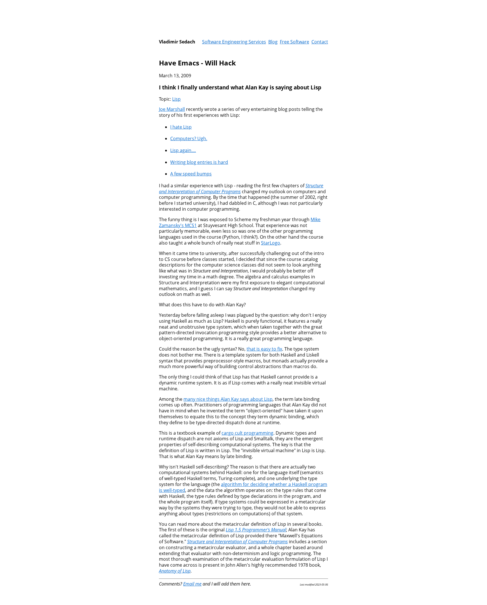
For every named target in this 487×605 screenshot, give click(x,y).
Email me (192, 584)
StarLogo (270, 243)
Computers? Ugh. (188, 138)
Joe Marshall (172, 109)
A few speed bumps (191, 174)
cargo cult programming (247, 433)
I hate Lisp (181, 127)
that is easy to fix (264, 349)
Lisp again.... (183, 150)
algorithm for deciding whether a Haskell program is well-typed (243, 487)
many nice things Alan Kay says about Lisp (228, 399)
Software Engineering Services (234, 42)
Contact (319, 42)
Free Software (294, 42)
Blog (273, 42)
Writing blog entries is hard (199, 162)
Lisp (176, 99)
